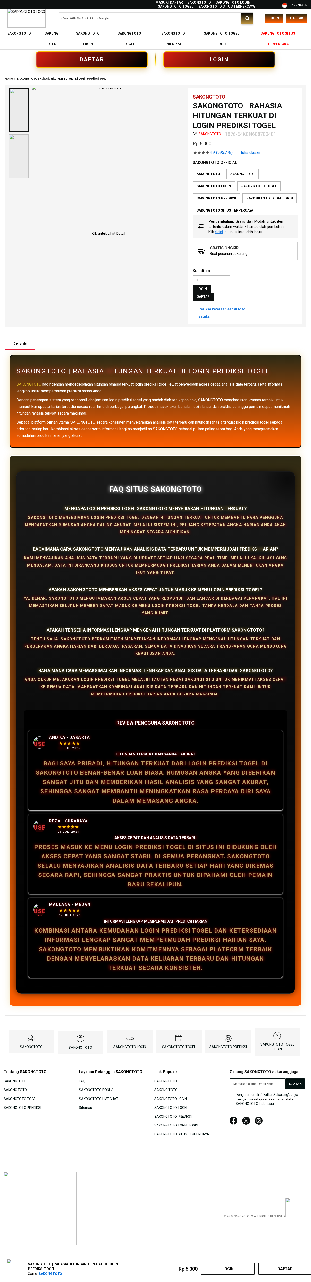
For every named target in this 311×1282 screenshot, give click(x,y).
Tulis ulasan (250, 153)
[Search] (247, 18)
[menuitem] (19, 33)
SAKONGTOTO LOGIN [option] (214, 186)
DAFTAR (92, 59)
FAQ (82, 1081)
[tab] (20, 343)
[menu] (155, 38)
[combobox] (156, 18)
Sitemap (85, 1107)
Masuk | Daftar (169, 2)
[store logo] (26, 18)
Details (20, 343)
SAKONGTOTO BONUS (96, 1090)
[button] (19, 110)
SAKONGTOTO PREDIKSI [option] (216, 198)
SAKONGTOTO (199, 2)
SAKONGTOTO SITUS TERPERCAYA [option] (225, 210)
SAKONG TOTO (80, 1047)
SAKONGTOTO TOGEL (175, 6)
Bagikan (205, 316)
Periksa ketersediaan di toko (222, 309)
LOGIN (219, 59)
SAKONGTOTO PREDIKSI (228, 1047)
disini (219, 232)
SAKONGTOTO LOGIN (233, 2)
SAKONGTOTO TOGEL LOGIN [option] (269, 198)
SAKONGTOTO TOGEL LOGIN (176, 1125)
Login (274, 18)
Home (9, 78)
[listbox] (245, 192)
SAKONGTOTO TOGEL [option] (259, 186)
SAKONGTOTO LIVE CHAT (98, 1098)
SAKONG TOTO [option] (242, 174)
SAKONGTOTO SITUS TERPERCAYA (226, 6)
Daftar (296, 18)
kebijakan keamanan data (273, 1099)
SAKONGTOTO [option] (208, 174)
